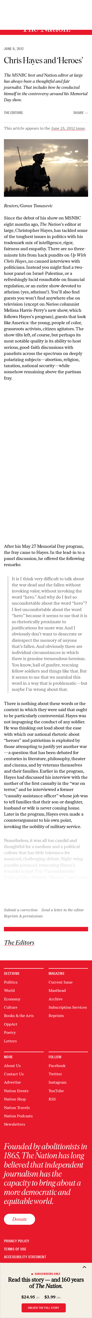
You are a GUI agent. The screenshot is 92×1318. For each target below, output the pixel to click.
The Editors (13, 112)
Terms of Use (15, 1249)
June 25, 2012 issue (68, 128)
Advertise (12, 1082)
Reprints (56, 1015)
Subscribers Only (48, 1274)
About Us (12, 1065)
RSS (52, 1099)
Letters (10, 1041)
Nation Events (16, 1091)
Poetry (10, 1032)
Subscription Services (68, 1007)
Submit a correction (21, 910)
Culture (10, 1007)
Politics (10, 982)
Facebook (57, 1065)
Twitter (55, 1074)
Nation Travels (17, 1107)
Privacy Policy (16, 1241)
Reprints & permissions (23, 916)
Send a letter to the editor (62, 910)
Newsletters (14, 1124)
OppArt (10, 1024)
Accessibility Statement (25, 1257)
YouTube (56, 1091)
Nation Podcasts (18, 1116)
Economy (12, 999)
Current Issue (61, 982)
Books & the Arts (19, 1015)
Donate (19, 1219)
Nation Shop (15, 1099)
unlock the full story (43, 1307)
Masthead (57, 990)
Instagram (57, 1082)
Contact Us (14, 1074)
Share (78, 113)
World (9, 990)
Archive (56, 999)
